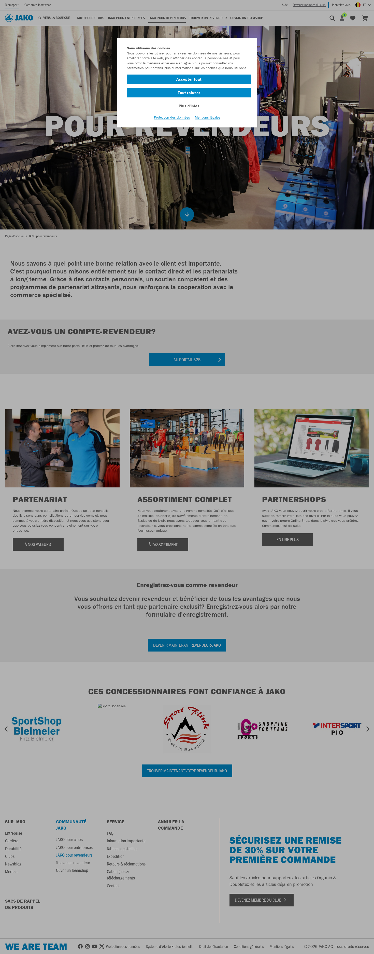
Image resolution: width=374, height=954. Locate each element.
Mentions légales (207, 117)
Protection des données (172, 117)
